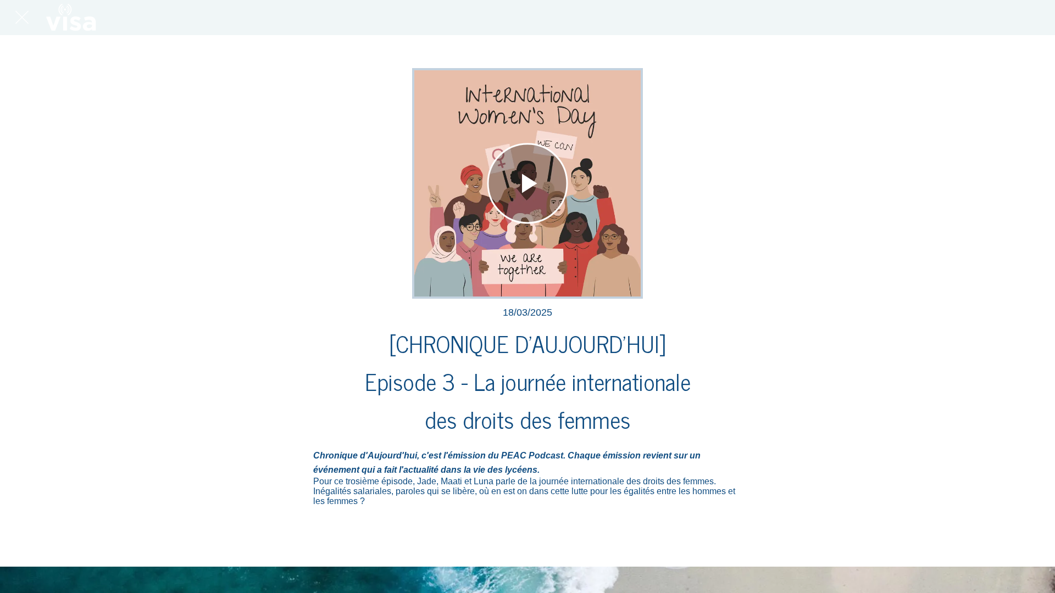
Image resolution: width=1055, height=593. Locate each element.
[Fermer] (22, 17)
